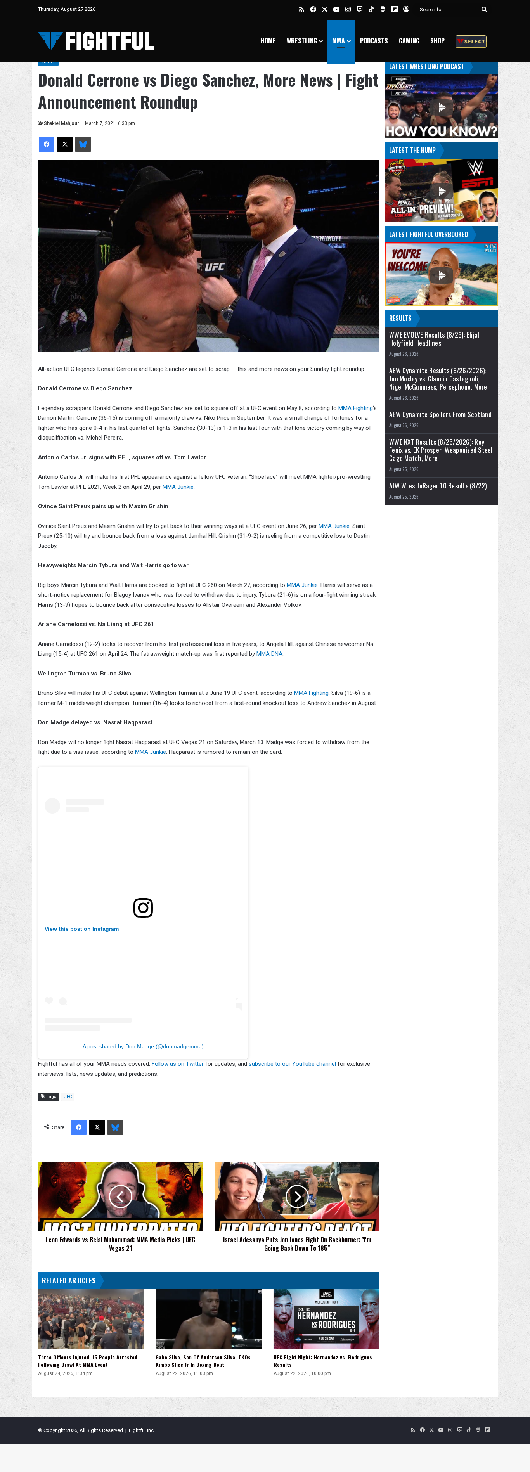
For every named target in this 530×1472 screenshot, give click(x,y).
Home (268, 40)
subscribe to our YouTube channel (293, 1063)
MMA (338, 40)
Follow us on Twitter (178, 1063)
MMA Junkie (178, 486)
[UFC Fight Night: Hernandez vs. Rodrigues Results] (326, 1319)
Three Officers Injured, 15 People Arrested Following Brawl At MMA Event (87, 1360)
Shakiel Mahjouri (62, 123)
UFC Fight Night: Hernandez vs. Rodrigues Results (323, 1360)
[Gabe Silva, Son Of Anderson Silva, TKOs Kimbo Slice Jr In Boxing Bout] (209, 1319)
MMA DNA (269, 653)
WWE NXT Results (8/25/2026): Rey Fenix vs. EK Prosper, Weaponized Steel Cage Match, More (441, 450)
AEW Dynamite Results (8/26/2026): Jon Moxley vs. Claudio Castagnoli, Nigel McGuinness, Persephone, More (438, 378)
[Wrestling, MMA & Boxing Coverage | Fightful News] (96, 41)
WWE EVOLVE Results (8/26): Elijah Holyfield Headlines (435, 339)
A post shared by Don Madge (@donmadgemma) (143, 1046)
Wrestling (302, 40)
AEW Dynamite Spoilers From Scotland (440, 414)
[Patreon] (471, 41)
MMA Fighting (355, 408)
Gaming (409, 40)
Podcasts (374, 40)
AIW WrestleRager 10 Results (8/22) (438, 485)
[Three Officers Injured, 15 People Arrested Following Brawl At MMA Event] (91, 1319)
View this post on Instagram (82, 929)
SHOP (437, 40)
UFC (68, 1096)
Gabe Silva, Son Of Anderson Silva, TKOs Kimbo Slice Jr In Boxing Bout (203, 1360)
